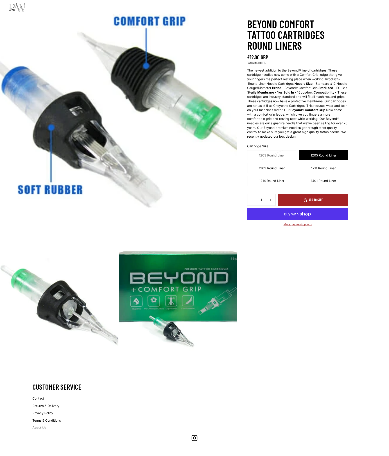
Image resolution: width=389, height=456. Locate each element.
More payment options (298, 224)
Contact (38, 398)
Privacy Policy (42, 413)
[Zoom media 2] (59, 296)
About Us (39, 427)
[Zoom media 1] (118, 118)
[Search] (357, 7)
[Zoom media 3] (178, 296)
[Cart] (377, 7)
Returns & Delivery (45, 406)
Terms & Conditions (46, 420)
